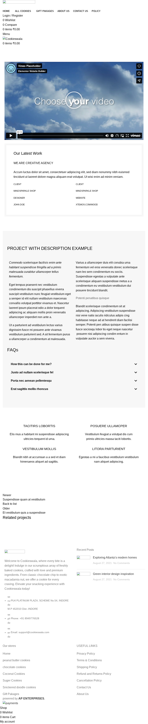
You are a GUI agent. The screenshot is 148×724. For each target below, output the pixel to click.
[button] (74, 101)
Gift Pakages (11, 694)
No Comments (121, 563)
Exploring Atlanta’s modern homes (115, 557)
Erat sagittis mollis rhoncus (29, 388)
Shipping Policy (87, 667)
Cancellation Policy (89, 680)
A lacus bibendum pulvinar (29, 535)
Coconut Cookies (14, 673)
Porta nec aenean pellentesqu (31, 380)
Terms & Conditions (89, 660)
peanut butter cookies (16, 660)
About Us (83, 694)
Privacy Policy (86, 653)
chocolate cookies (14, 667)
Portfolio (18, 58)
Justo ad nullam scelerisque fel (32, 372)
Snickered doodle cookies (19, 687)
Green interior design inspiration (113, 573)
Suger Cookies (12, 680)
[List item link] (37, 618)
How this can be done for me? (31, 364)
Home (6, 58)
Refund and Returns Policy (94, 673)
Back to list (10, 503)
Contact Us (84, 687)
